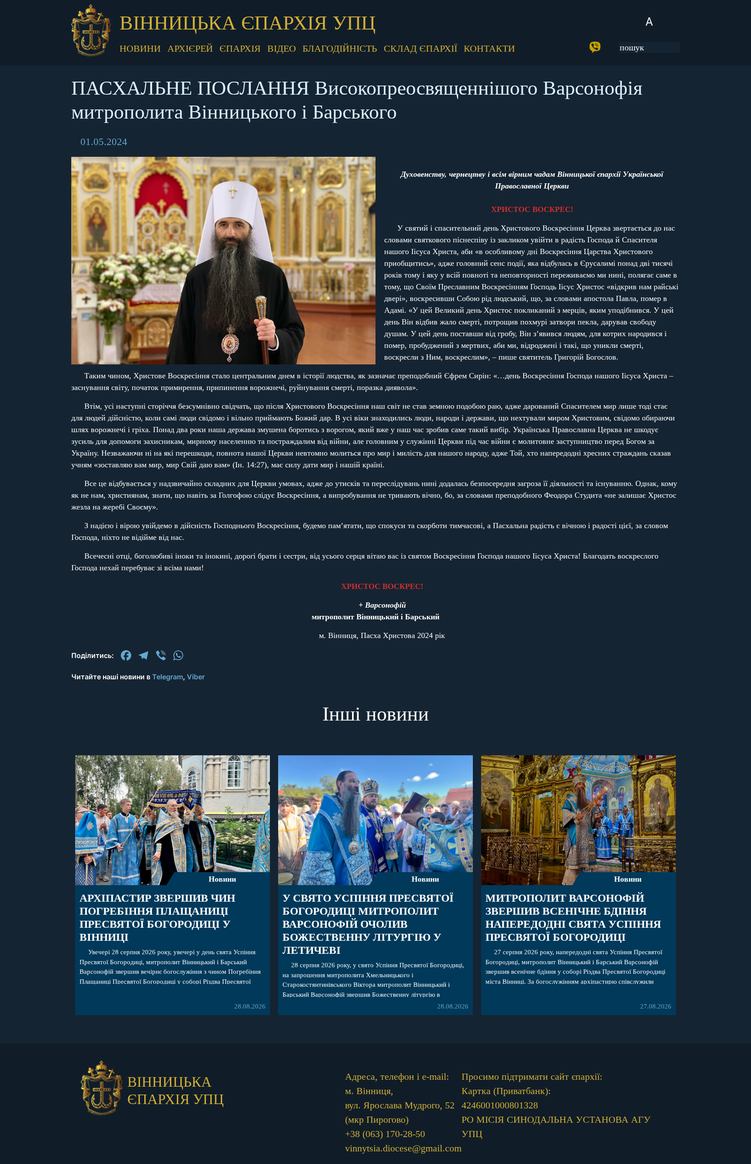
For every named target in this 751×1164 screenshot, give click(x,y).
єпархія (240, 48)
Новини (222, 879)
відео (281, 48)
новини (140, 48)
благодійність (339, 48)
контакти (489, 48)
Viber (196, 676)
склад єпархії (420, 48)
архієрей (190, 48)
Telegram (167, 676)
